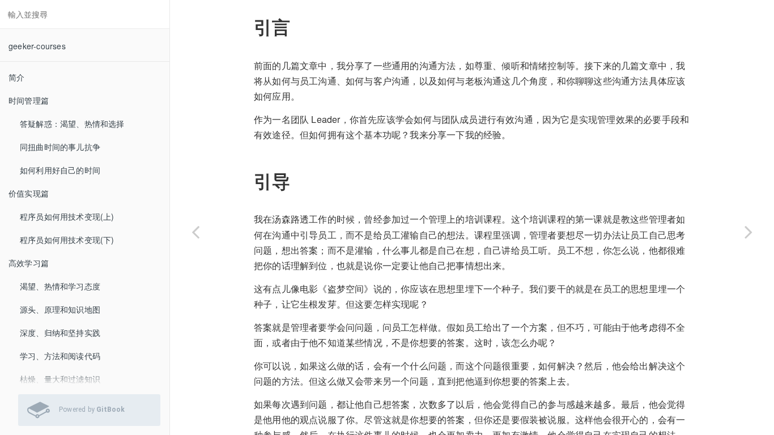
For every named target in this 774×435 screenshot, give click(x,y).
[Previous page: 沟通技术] (195, 231)
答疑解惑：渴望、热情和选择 (72, 123)
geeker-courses (37, 46)
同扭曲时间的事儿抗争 (60, 146)
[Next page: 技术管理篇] (748, 231)
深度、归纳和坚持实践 (60, 332)
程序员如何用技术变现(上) (67, 216)
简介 (16, 77)
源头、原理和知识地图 (60, 309)
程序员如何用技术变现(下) (67, 239)
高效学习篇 (28, 262)
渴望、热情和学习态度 (60, 286)
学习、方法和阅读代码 (60, 355)
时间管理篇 (28, 100)
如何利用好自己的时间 (60, 170)
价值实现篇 (28, 193)
